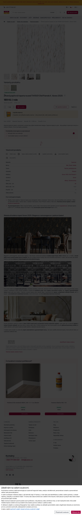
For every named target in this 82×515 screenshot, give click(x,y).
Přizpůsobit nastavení (62, 512)
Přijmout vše (76, 512)
